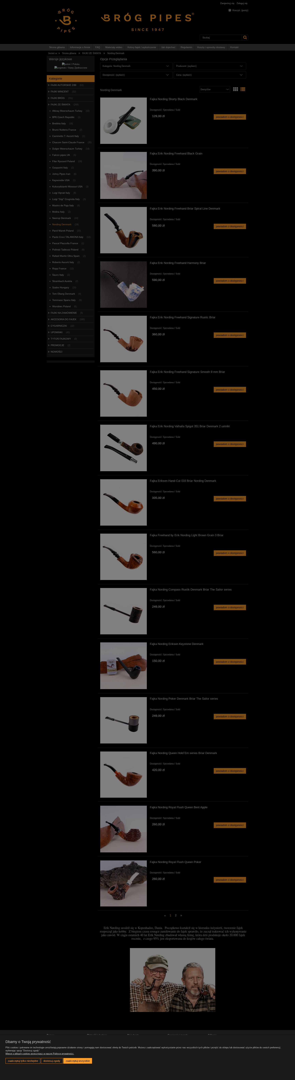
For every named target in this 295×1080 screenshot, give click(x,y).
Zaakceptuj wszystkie (78, 1060)
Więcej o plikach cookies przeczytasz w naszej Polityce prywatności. (39, 1053)
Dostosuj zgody (51, 1060)
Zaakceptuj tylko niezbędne (23, 1060)
